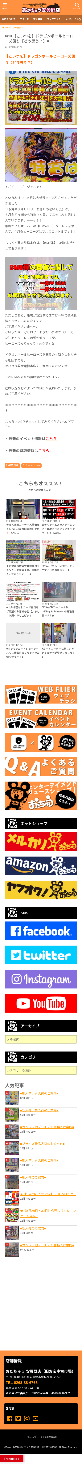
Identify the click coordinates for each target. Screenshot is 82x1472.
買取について (9, 19)
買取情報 (13, 465)
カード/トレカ (32, 465)
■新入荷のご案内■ (33, 1177)
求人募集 (38, 19)
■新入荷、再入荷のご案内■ (39, 1093)
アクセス (24, 19)
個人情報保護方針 (48, 1437)
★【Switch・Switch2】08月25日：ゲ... (48, 1194)
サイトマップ (30, 1437)
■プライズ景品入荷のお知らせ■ (42, 1143)
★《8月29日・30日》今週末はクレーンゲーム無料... (48, 1213)
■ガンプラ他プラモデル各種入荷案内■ (47, 1127)
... (38, 1455)
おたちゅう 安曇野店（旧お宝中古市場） (39, 1447)
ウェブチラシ (54, 19)
